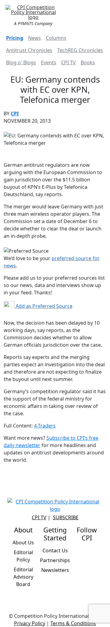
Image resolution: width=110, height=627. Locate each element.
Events (48, 62)
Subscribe (66, 517)
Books (88, 62)
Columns (56, 38)
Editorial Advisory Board (23, 577)
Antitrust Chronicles (29, 50)
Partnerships (55, 560)
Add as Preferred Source (43, 306)
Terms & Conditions (73, 623)
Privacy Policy (29, 623)
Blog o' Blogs (21, 62)
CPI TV (68, 62)
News (34, 38)
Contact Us (55, 550)
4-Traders (45, 425)
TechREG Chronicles (80, 50)
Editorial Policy (23, 556)
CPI (15, 113)
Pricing (14, 38)
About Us (23, 542)
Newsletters (55, 570)
